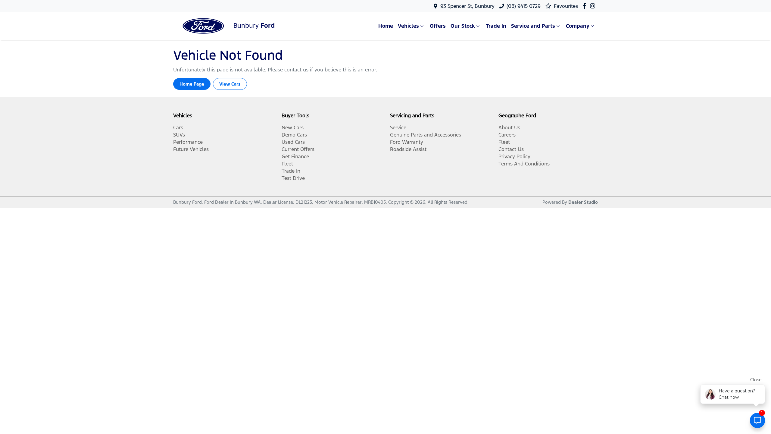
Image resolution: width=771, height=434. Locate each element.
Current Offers (298, 149)
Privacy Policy (514, 156)
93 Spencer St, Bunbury (467, 6)
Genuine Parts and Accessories (425, 134)
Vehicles (408, 26)
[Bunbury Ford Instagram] (594, 6)
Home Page (191, 84)
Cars (178, 127)
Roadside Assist (408, 149)
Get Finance (295, 156)
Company (577, 26)
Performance (188, 142)
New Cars (293, 127)
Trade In (496, 26)
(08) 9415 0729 (524, 6)
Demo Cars (294, 134)
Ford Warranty (406, 142)
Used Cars (293, 142)
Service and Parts (533, 26)
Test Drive (293, 178)
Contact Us (511, 149)
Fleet (287, 163)
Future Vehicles (191, 149)
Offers (438, 26)
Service (398, 127)
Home (385, 26)
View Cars (230, 84)
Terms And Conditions (524, 163)
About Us (509, 127)
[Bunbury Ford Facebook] (586, 6)
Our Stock (463, 26)
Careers (507, 134)
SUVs (179, 134)
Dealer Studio (583, 202)
